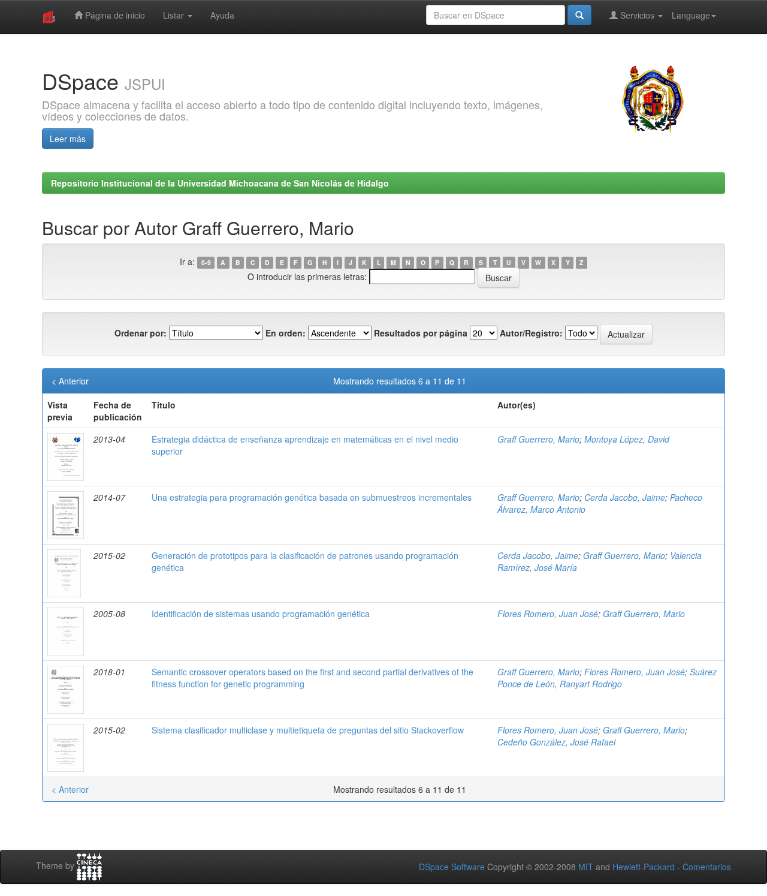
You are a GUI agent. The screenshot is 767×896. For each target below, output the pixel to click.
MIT (585, 867)
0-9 (206, 262)
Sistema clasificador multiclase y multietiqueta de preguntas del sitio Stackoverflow (308, 730)
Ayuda (222, 15)
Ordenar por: (140, 333)
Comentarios (707, 867)
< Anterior (70, 381)
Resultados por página (420, 333)
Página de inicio (114, 15)
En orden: (285, 333)
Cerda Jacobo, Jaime (624, 497)
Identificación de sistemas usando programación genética (261, 614)
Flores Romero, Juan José (547, 614)
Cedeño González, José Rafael (556, 742)
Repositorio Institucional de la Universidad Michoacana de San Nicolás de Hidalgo (220, 183)
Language (691, 15)
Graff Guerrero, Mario (538, 439)
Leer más (68, 139)
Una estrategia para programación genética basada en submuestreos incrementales (312, 497)
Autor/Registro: (531, 333)
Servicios (637, 15)
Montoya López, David (626, 439)
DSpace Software (452, 867)
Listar (174, 15)
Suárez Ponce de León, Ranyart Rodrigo (607, 678)
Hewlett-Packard (643, 867)
